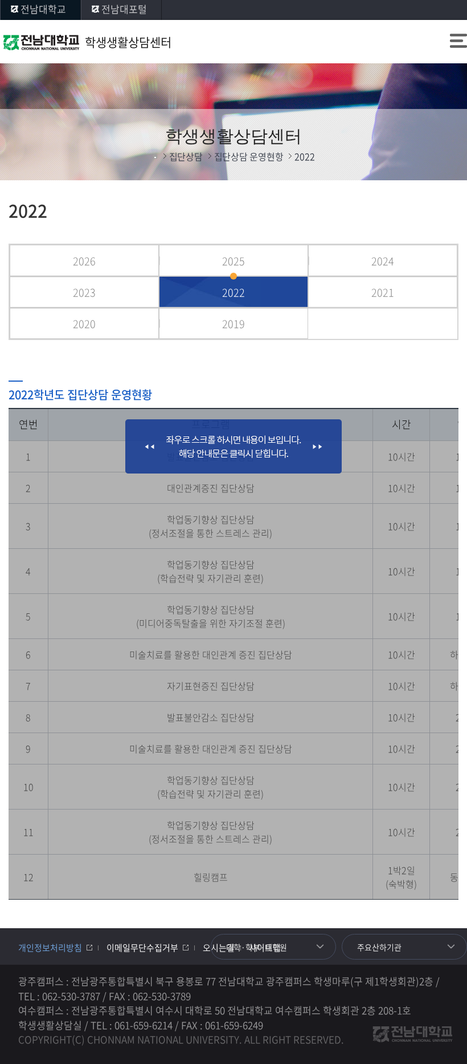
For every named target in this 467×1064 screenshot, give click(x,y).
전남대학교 (43, 9)
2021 (382, 292)
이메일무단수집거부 (142, 947)
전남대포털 (124, 9)
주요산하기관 (379, 947)
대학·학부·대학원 (256, 947)
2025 (233, 261)
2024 (382, 261)
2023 (84, 292)
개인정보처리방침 (50, 947)
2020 (84, 323)
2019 (233, 323)
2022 (233, 292)
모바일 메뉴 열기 (458, 42)
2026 (84, 261)
